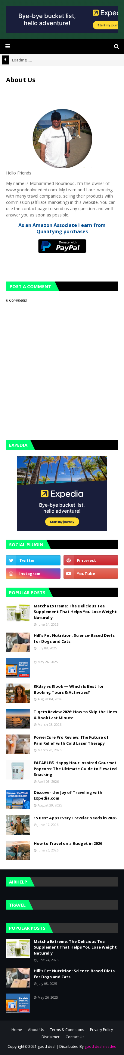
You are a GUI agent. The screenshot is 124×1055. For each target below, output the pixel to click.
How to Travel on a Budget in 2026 (68, 843)
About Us (36, 1029)
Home (16, 1029)
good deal (46, 1046)
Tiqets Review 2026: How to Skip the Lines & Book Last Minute (75, 714)
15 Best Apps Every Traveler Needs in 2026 (75, 818)
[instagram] (33, 573)
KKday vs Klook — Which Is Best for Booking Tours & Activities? (69, 689)
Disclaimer (51, 1036)
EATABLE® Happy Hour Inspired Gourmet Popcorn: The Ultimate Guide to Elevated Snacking (75, 768)
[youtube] (91, 573)
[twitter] (33, 560)
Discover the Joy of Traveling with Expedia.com (68, 795)
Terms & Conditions (67, 1029)
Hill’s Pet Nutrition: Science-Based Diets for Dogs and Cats (74, 638)
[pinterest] (91, 560)
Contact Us (75, 1036)
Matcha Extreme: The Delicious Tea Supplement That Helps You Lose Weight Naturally (75, 611)
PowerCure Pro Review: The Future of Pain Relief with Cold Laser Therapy (71, 740)
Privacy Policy (101, 1029)
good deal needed (100, 1046)
